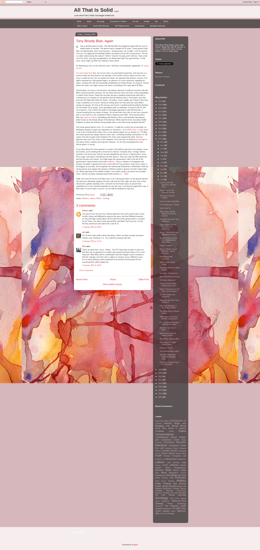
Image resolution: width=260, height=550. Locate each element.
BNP (168, 426)
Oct (162, 149)
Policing (171, 481)
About (89, 21)
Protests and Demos (174, 483)
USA (183, 508)
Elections (161, 445)
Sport (157, 501)
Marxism (159, 470)
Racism (172, 486)
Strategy (106, 198)
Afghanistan (159, 421)
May (162, 166)
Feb (162, 176)
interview (79, 53)
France (158, 451)
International (139, 26)
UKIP (126, 174)
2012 (160, 376)
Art (185, 421)
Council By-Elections (101, 26)
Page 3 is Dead (166, 246)
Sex (156, 21)
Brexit (183, 426)
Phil (84, 246)
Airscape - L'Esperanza (169, 273)
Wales (173, 511)
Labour (92, 198)
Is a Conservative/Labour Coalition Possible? (169, 323)
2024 (160, 108)
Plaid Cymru (160, 481)
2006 (160, 397)
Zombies (171, 514)
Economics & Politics (118, 21)
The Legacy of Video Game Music (168, 343)
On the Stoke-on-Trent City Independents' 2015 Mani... (168, 240)
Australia (158, 423)
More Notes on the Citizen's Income (167, 191)
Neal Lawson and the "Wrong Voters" (168, 334)
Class (182, 430)
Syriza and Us (165, 208)
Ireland (179, 459)
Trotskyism (167, 509)
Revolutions (167, 488)
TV (173, 508)
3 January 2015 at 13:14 (91, 241)
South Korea (175, 498)
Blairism (85, 198)
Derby (183, 440)
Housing (167, 456)
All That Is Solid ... (96, 10)
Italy (184, 459)
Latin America (173, 462)
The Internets (171, 506)
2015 (160, 139)
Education (181, 442)
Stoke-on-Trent (179, 501)
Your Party (163, 513)
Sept (162, 152)
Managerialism (180, 468)
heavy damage (139, 139)
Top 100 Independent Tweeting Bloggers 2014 (168, 357)
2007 (160, 394)
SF (156, 495)
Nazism (183, 473)
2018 (160, 129)
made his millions (90, 117)
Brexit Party (160, 428)
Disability (158, 442)
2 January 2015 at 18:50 (91, 227)
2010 (160, 383)
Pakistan (165, 478)
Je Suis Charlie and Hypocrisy (167, 296)
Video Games (82, 26)
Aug (162, 156)
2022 (160, 115)
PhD (171, 478)
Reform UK (181, 486)
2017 (160, 132)
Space (183, 498)
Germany (182, 451)
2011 (160, 380)
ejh (83, 232)
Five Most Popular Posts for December (169, 363)
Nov (162, 145)
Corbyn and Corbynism (170, 438)
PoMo (158, 483)
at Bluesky (164, 51)
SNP (163, 495)
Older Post (144, 279)
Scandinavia (181, 490)
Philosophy (180, 477)
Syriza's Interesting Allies (169, 201)
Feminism (168, 448)
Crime (176, 440)
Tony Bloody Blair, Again (94, 41)
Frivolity (165, 451)
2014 (160, 370)
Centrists (159, 431)
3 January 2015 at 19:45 (91, 265)
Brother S (172, 428)
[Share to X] (106, 194)
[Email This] (101, 194)
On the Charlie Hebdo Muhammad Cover (168, 285)
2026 (160, 101)
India (163, 459)
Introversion (171, 459)
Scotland (166, 493)
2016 (160, 135)
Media (168, 470)
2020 (160, 122)
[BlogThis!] (104, 194)
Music (164, 472)
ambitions (111, 162)
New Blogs (171, 475)
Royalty (176, 488)
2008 (160, 390)
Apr (162, 169)
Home (79, 21)
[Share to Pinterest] (111, 194)
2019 (160, 125)
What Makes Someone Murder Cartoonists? (169, 318)
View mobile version (112, 284)
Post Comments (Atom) (118, 295)
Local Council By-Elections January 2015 (168, 185)
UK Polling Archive (122, 26)
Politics (99, 198)
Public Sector (161, 486)
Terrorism (159, 506)
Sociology (101, 21)
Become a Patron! (162, 77)
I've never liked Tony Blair (86, 73)
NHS (179, 475)
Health (158, 456)
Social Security (177, 495)
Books (165, 21)
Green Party (181, 453)
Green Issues (168, 453)
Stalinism (165, 501)
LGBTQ (165, 465)
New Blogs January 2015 (169, 339)
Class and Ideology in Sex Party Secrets (168, 307)
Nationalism (173, 473)
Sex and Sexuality (178, 493)
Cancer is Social (166, 348)
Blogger (135, 545)
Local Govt (162, 467)
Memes (176, 470)
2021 (160, 118)
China (171, 431)
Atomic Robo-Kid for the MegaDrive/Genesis (169, 233)
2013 (160, 373)
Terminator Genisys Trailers (167, 197)
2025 (160, 105)
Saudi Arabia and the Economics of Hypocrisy (168, 227)
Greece (158, 453)
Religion (158, 488)
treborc (85, 211)
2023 (160, 112)
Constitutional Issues (166, 437)
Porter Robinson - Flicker (169, 205)
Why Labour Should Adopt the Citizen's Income (168, 214)
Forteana (182, 448)
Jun (162, 163)
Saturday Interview (164, 491)
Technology (181, 504)
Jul (161, 159)
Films (175, 448)
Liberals (183, 465)
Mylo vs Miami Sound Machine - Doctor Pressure (168, 251)
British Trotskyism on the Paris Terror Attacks (169, 290)
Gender (147, 21)
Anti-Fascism (176, 421)
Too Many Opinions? (168, 280)
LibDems (174, 465)
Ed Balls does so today (134, 130)
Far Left (135, 21)
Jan (162, 180)
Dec (162, 142)
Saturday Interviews (157, 26)
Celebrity (182, 428)
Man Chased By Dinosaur (170, 277)
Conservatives (164, 434)
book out (158, 49)
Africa (167, 421)
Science (158, 493)
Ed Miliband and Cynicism (166, 258)
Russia (183, 488)
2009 (160, 387)
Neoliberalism (160, 475)
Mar (162, 173)
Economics (169, 442)
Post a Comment (86, 270)
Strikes (170, 504)
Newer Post (81, 279)
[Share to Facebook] (109, 194)
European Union (177, 445)
